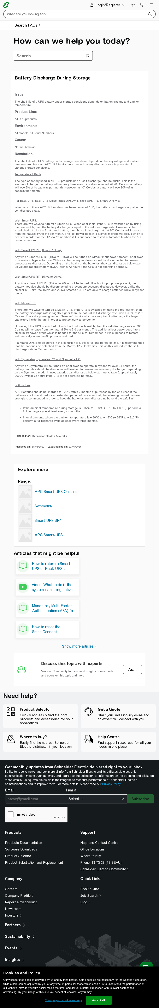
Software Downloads (21, 849)
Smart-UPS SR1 (48, 520)
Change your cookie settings (63, 1000)
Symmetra (43, 506)
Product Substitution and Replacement (34, 863)
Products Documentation (23, 843)
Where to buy (90, 856)
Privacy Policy (111, 784)
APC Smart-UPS (49, 535)
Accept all (98, 1000)
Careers (11, 889)
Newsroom (13, 909)
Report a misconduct (21, 902)
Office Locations (92, 849)
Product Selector (18, 856)
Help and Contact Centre (99, 843)
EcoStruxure (89, 889)
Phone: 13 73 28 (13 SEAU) (101, 863)
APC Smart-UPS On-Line (56, 491)
